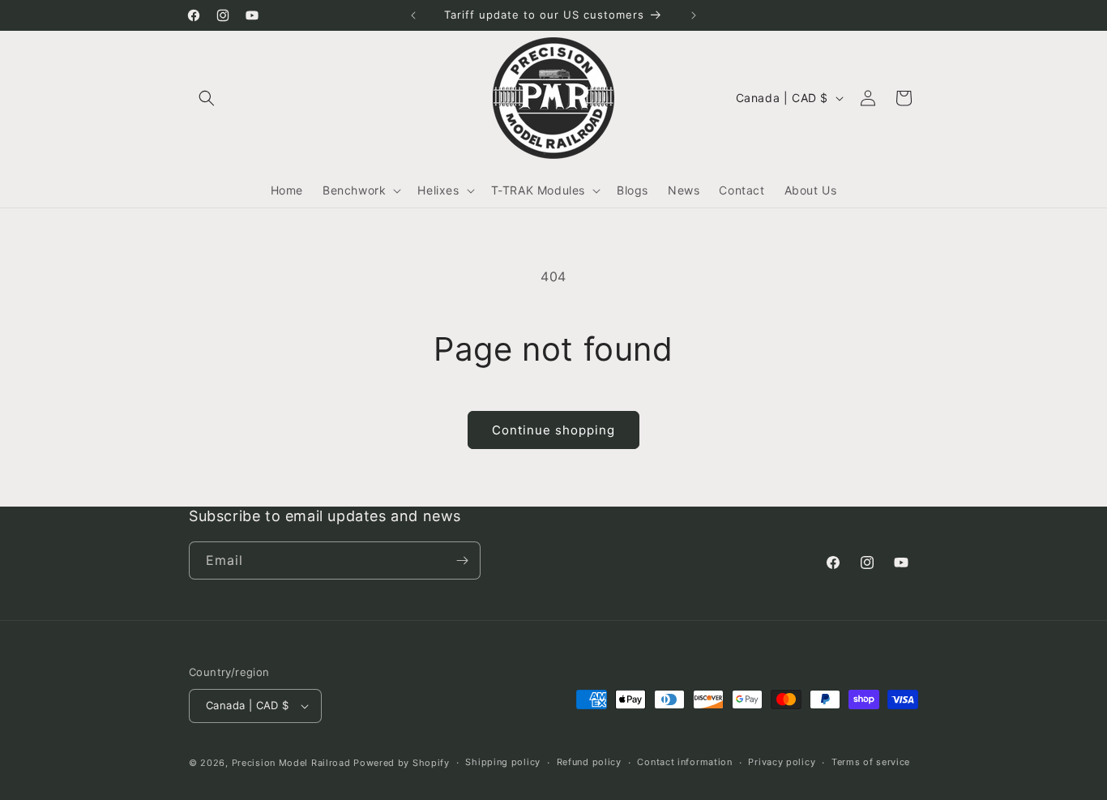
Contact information (684, 762)
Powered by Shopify (401, 762)
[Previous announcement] (413, 15)
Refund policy (589, 762)
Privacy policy (781, 762)
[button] (206, 98)
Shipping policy (503, 762)
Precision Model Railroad (291, 762)
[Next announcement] (694, 15)
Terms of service (870, 762)
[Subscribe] (462, 560)
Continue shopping (553, 430)
